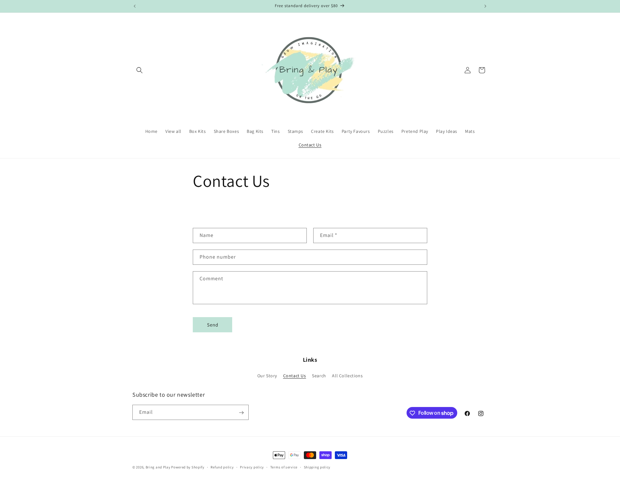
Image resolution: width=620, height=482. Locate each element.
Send (212, 325)
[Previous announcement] (135, 6)
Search (319, 375)
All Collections (347, 375)
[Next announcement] (485, 6)
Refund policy (222, 467)
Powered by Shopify (187, 467)
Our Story (267, 375)
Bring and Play (158, 467)
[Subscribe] (241, 412)
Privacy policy (252, 467)
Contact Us (294, 375)
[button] (139, 70)
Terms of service (283, 467)
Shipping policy (317, 467)
